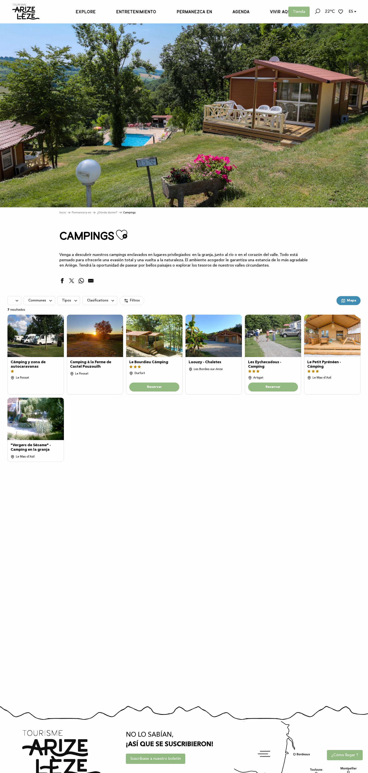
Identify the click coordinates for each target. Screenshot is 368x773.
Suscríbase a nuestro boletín (155, 759)
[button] (317, 11)
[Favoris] (341, 11)
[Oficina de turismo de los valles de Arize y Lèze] (21, 12)
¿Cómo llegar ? (344, 755)
